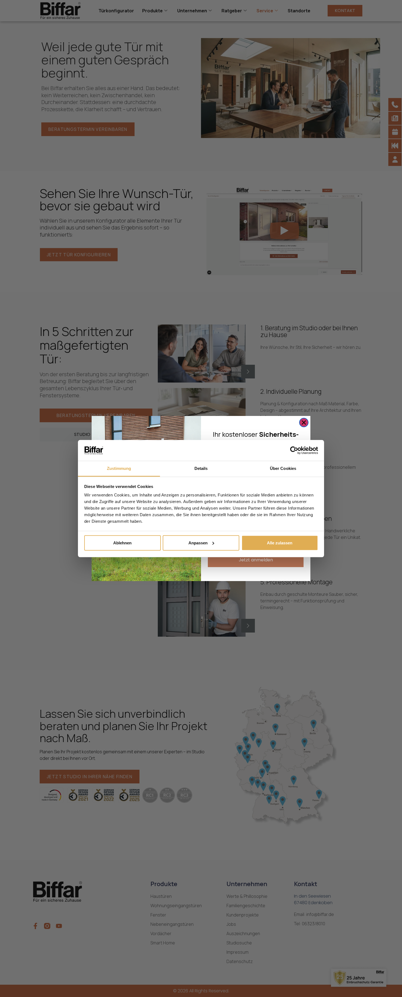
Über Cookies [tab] (283, 468)
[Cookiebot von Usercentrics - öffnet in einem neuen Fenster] (294, 450)
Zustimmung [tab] (119, 468)
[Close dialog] (303, 422)
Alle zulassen (279, 543)
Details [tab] (201, 468)
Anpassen (198, 543)
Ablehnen (122, 543)
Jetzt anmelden (256, 560)
